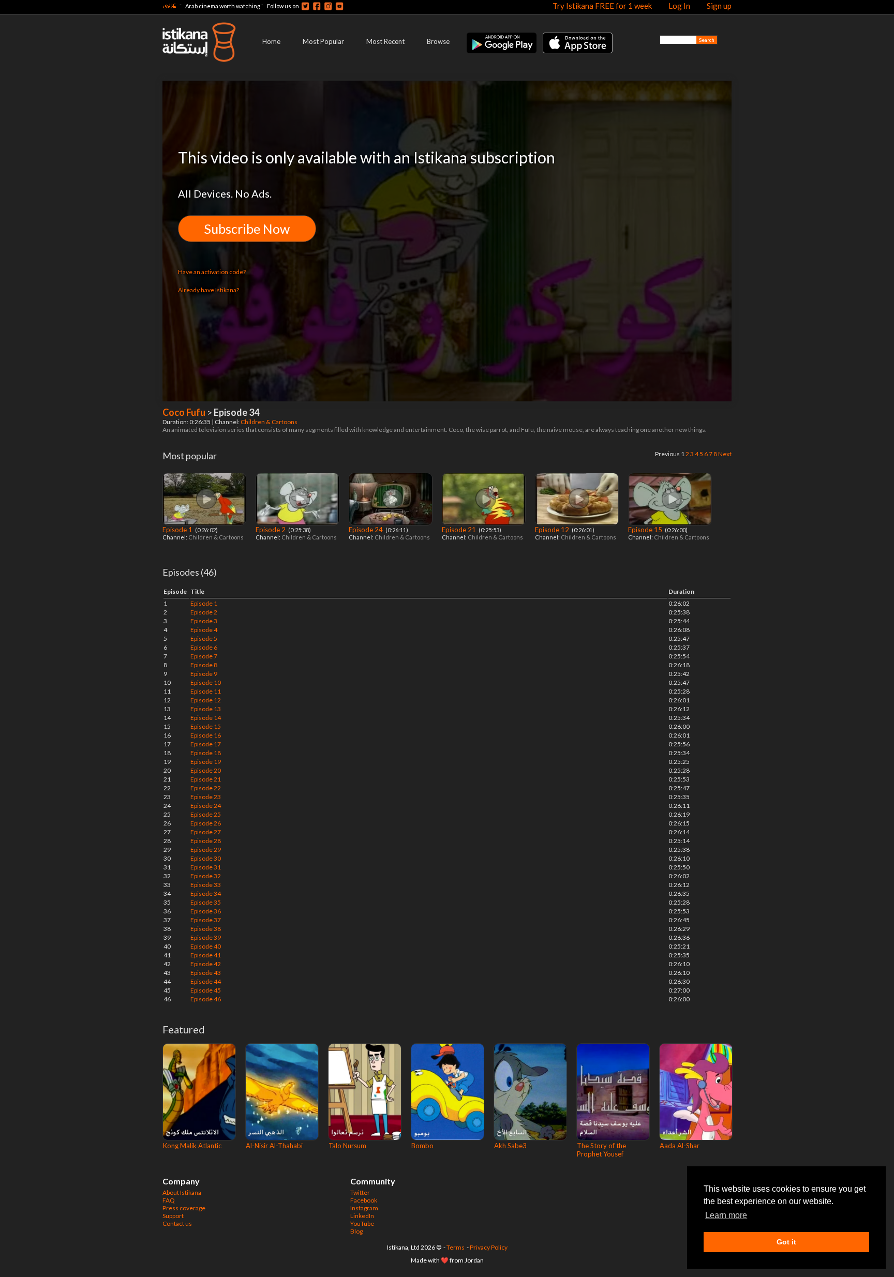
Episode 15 (646, 529)
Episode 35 (205, 902)
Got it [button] (786, 1242)
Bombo (422, 1145)
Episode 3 (203, 621)
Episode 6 (203, 647)
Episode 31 (205, 867)
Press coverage (183, 1208)
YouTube (362, 1223)
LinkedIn (362, 1216)
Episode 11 (205, 691)
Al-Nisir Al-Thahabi (274, 1145)
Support (173, 1216)
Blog (356, 1231)
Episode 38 (205, 929)
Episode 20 (205, 770)
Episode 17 (205, 744)
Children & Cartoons (270, 422)
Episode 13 (205, 709)
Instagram (364, 1208)
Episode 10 (205, 682)
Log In (679, 5)
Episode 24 (366, 529)
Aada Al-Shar (679, 1145)
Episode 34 (205, 893)
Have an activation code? (212, 272)
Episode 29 (205, 849)
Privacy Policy (489, 1247)
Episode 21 (460, 529)
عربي (169, 4)
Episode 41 (205, 955)
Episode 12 (553, 529)
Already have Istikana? (208, 290)
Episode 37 (205, 920)
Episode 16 (205, 735)
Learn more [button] (726, 1215)
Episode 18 (205, 753)
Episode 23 (205, 797)
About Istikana (181, 1192)
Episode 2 (271, 529)
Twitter (360, 1192)
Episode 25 (205, 814)
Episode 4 (203, 630)
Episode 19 (205, 761)
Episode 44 (205, 981)
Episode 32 (205, 876)
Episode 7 (203, 656)
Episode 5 (203, 638)
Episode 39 (205, 937)
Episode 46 (205, 999)
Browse (438, 41)
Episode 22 (205, 788)
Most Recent (385, 41)
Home (271, 41)
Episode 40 (205, 946)
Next (725, 454)
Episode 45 (205, 990)
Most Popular (323, 41)
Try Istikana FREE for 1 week (602, 5)
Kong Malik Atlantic (192, 1145)
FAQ (168, 1200)
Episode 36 (205, 911)
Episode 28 (205, 841)
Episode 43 (205, 972)
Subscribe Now (247, 228)
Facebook (363, 1200)
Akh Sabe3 (510, 1145)
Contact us (177, 1223)
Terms (455, 1247)
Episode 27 (205, 832)
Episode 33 (205, 885)
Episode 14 (205, 718)
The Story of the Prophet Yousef (601, 1149)
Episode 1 (178, 529)
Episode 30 (205, 858)
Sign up (719, 5)
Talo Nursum (347, 1145)
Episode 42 (205, 964)
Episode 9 (203, 674)
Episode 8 (203, 665)
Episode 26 (205, 823)
